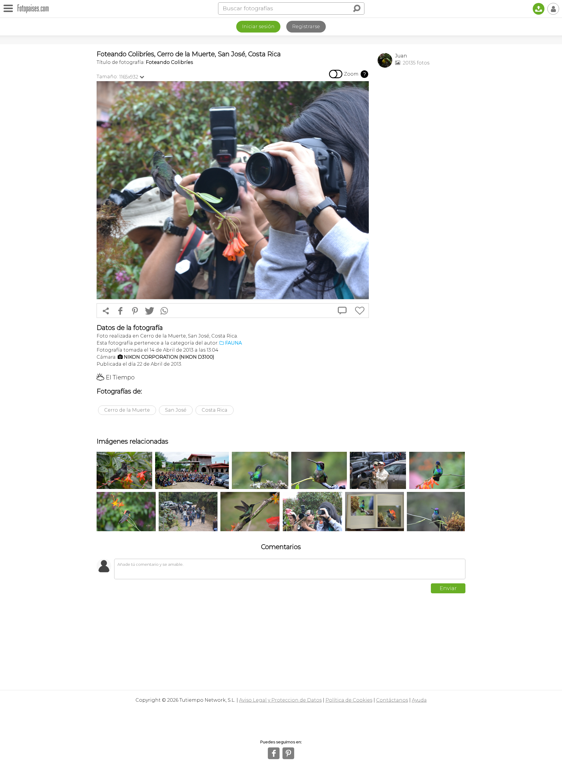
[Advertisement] (421, 164)
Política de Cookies (348, 700)
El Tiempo (116, 377)
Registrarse (306, 26)
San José (175, 410)
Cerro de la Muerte (127, 410)
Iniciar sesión (258, 26)
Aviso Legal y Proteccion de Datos (280, 700)
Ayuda (419, 700)
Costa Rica (214, 410)
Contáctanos (392, 700)
